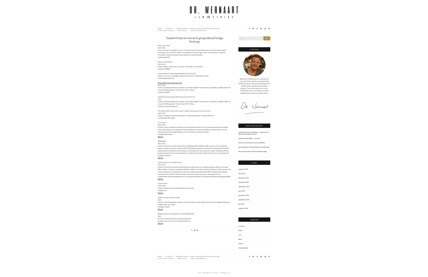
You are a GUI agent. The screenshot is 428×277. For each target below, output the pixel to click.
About (160, 28)
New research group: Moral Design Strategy (252, 151)
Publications (182, 30)
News (240, 239)
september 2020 (243, 200)
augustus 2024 (243, 169)
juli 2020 (241, 204)
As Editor (169, 28)
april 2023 (241, 173)
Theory (240, 243)
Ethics (240, 230)
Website (160, 137)
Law (239, 235)
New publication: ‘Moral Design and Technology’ (254, 147)
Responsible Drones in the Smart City (170, 83)
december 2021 (243, 182)
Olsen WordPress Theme (208, 272)
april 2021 (241, 191)
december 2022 (243, 178)
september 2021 (243, 186)
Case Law (241, 226)
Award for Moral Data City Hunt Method (251, 143)
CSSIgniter (225, 272)
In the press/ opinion (166, 30)
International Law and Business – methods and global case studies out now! (253, 133)
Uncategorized (243, 248)
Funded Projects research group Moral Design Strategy (197, 28)
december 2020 (243, 195)
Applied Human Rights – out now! (249, 138)
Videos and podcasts (199, 30)
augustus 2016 (243, 208)
